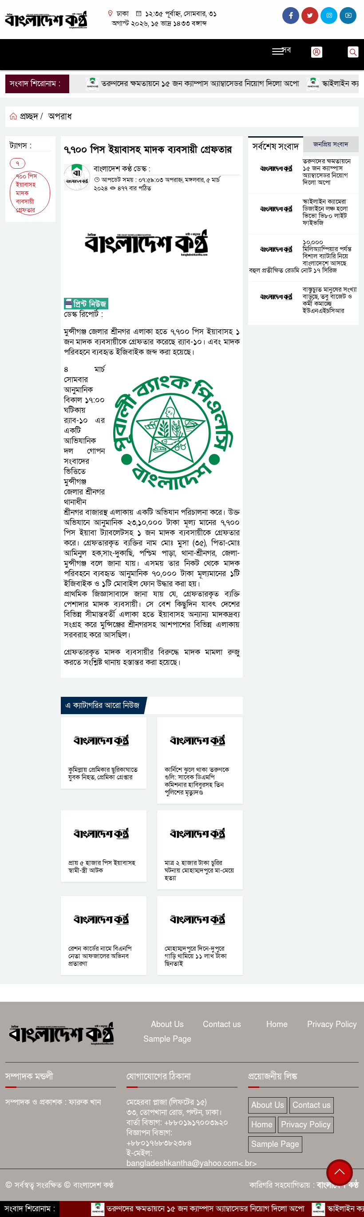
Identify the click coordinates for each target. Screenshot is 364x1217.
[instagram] (328, 15)
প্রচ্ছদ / (30, 116)
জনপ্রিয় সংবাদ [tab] (330, 144)
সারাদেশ (135, 47)
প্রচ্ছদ (14, 47)
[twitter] (309, 15)
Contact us (222, 1024)
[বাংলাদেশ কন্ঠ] (45, 19)
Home (277, 1024)
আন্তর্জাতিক (165, 47)
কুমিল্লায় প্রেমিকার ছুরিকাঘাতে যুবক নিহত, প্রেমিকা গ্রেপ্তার (103, 773)
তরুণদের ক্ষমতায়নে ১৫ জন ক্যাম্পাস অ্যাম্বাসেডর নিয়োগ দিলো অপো (184, 84)
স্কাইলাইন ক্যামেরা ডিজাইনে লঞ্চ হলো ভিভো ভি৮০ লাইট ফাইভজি (325, 212)
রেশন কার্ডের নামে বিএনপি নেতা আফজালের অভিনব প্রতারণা (99, 956)
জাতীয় (35, 47)
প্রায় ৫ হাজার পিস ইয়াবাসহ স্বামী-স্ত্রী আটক (101, 866)
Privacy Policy (332, 1024)
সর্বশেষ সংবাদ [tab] (276, 147)
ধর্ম (215, 47)
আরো (33, 62)
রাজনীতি (59, 47)
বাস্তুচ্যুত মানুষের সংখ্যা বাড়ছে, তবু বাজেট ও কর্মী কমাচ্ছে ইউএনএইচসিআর (330, 300)
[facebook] (290, 15)
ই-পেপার (57, 62)
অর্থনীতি (109, 47)
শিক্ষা (14, 62)
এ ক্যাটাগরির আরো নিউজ (102, 705)
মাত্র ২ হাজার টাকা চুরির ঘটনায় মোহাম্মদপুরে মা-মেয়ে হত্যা (199, 870)
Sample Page (167, 1039)
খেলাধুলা (195, 47)
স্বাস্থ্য (257, 47)
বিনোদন (236, 47)
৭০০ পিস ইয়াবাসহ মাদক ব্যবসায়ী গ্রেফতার (26, 193)
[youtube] (348, 15)
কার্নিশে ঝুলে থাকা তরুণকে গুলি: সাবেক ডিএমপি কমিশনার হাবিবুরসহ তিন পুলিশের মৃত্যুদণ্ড (197, 781)
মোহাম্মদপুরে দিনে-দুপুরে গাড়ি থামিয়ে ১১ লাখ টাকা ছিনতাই (196, 956)
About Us (167, 1024)
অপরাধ (84, 47)
